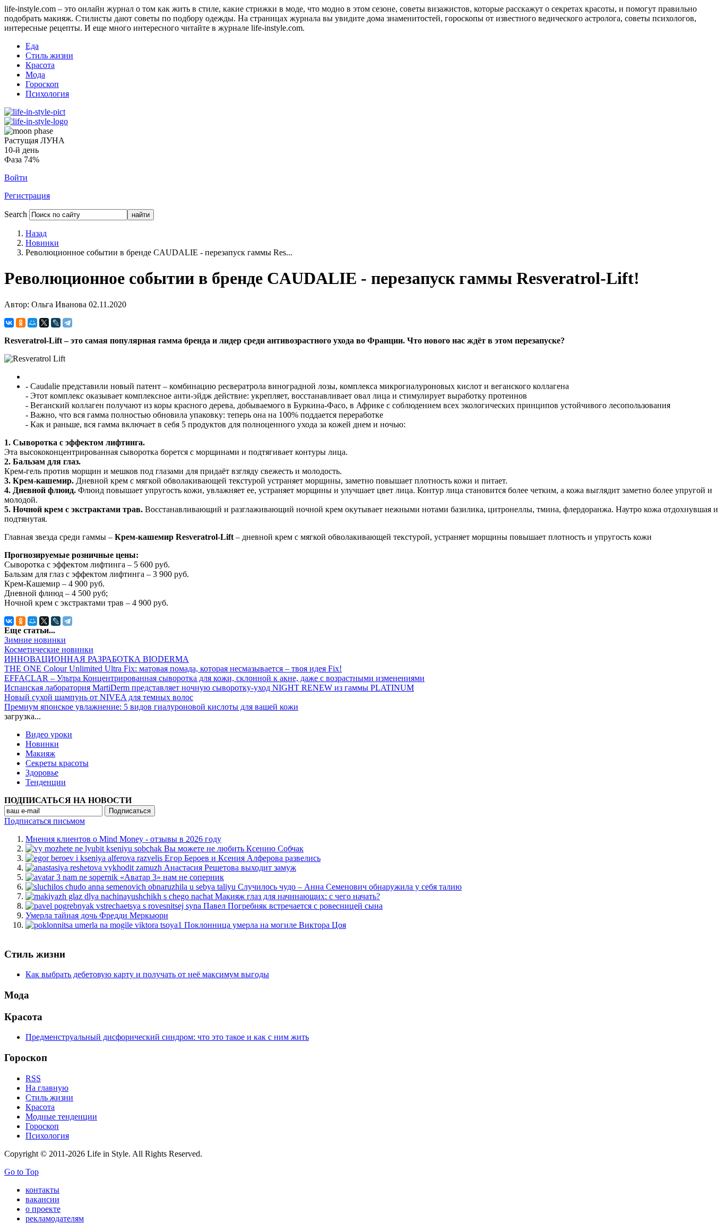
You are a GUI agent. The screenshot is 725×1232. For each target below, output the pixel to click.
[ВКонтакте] (9, 323)
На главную (46, 1087)
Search (15, 214)
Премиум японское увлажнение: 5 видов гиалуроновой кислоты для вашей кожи (151, 706)
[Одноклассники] (20, 323)
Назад (36, 233)
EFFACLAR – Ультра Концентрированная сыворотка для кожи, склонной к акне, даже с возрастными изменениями (214, 678)
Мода (35, 74)
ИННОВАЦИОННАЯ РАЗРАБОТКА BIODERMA (96, 659)
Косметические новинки (48, 649)
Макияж (40, 753)
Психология (47, 93)
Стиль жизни (49, 55)
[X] (44, 323)
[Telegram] (67, 323)
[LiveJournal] (56, 323)
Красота (40, 65)
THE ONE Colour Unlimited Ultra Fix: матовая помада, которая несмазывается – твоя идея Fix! (173, 668)
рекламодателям (54, 1218)
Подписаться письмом (44, 820)
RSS (33, 1078)
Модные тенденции (61, 1116)
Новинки (42, 242)
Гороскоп (42, 84)
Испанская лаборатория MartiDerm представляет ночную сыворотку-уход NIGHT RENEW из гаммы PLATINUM (209, 687)
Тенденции (45, 782)
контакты (42, 1189)
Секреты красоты (57, 763)
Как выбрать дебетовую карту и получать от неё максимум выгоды (147, 974)
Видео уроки (48, 734)
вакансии (42, 1199)
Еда (32, 45)
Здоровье (41, 772)
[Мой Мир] (32, 323)
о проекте (43, 1208)
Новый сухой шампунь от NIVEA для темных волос (98, 697)
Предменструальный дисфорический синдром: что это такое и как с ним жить (167, 1036)
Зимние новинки (35, 639)
